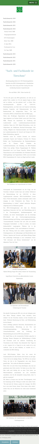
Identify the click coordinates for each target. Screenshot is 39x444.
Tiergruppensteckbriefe (10, 34)
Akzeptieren (5, 442)
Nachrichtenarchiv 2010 (9, 64)
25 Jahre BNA (7, 44)
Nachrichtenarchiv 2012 (9, 57)
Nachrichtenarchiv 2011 (9, 61)
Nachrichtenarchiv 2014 (9, 29)
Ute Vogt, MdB (8, 50)
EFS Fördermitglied (9, 38)
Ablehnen (15, 442)
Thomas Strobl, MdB (9, 31)
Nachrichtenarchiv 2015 (9, 25)
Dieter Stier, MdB (8, 41)
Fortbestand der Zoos (9, 47)
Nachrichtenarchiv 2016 (9, 22)
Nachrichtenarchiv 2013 (9, 54)
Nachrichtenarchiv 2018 (9, 18)
